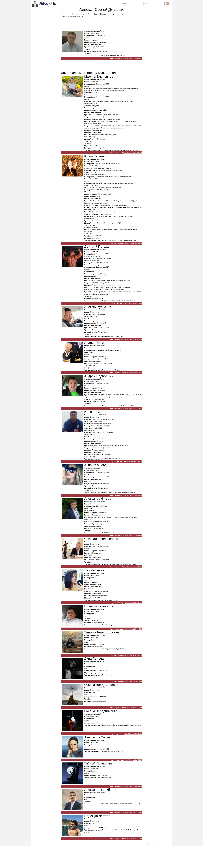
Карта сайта (161, 843)
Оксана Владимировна (101, 685)
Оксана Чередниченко (100, 711)
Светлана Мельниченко (101, 539)
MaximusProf (94, 146)
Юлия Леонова (95, 156)
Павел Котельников (98, 606)
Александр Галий (97, 789)
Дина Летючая (94, 658)
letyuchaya (93, 673)
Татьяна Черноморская (101, 632)
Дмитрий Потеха (96, 246)
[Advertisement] (101, 23)
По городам (153, 843)
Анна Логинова (95, 465)
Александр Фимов (97, 498)
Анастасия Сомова (98, 737)
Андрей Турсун (95, 342)
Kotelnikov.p (94, 620)
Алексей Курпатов (97, 307)
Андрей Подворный (98, 376)
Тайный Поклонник (98, 763)
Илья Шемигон (95, 412)
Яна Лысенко (94, 570)
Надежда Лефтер (97, 816)
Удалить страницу (142, 843)
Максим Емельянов (98, 76)
